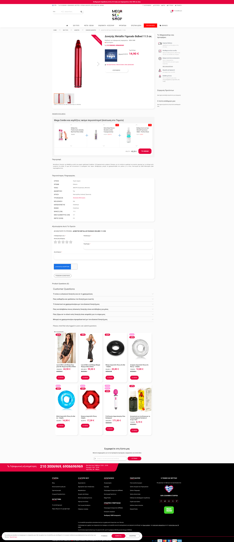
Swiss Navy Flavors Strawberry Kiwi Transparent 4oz (109, 130)
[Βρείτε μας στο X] (165, 501)
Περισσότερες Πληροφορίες (63, 176)
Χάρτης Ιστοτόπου (83, 501)
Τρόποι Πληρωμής (135, 490)
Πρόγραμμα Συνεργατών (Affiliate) (113, 490)
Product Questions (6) (60, 284)
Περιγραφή (56, 159)
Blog (53, 483)
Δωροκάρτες (81, 483)
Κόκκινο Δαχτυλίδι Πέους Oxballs (89, 417)
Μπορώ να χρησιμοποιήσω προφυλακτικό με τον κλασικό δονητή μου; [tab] (80, 319)
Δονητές (76, 30)
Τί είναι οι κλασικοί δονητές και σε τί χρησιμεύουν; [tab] (73, 294)
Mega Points (107, 498)
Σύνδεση (179, 5)
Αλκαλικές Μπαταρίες (79, 197)
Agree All (118, 536)
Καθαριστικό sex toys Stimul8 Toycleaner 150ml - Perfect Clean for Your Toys (142, 130)
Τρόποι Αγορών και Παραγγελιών (139, 486)
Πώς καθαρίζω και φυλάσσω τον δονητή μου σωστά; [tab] (73, 299)
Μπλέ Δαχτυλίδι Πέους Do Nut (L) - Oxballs (65, 417)
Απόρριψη (132, 536)
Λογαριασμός (108, 483)
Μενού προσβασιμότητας (85, 498)
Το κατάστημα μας (57, 505)
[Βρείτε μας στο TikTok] (176, 501)
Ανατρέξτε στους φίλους (58, 114)
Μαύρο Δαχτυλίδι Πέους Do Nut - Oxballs (115, 365)
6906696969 (70, 5)
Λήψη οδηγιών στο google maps (61, 508)
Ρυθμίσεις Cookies (83, 509)
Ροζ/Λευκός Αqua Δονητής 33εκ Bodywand (115, 417)
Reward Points (134, 509)
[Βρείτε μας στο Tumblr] (172, 501)
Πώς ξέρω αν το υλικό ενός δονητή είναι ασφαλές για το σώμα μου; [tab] (79, 314)
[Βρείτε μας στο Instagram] (169, 501)
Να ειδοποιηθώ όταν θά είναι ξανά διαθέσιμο (120, 64)
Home (55, 30)
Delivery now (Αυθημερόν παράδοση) (140, 498)
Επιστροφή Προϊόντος (110, 494)
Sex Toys (65, 30)
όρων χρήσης (146, 525)
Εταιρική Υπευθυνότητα (58, 494)
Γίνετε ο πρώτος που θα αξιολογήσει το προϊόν (67, 104)
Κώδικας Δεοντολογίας (136, 505)
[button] (98, 64)
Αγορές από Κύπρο (83, 494)
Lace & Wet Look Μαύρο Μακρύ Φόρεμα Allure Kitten (90, 365)
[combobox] (67, 12)
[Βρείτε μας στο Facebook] (161, 501)
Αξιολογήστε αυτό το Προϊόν (63, 226)
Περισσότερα (13, 537)
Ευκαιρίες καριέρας (109, 511)
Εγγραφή (170, 5)
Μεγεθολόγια (82, 490)
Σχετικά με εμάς (56, 490)
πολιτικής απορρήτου (159, 525)
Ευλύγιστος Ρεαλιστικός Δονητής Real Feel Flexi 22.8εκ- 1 (77, 130)
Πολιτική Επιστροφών (136, 483)
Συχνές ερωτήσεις (135, 501)
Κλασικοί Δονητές (91, 30)
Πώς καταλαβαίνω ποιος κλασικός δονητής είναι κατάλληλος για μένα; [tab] (80, 309)
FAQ (164, 5)
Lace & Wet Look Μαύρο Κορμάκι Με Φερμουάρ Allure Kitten (66, 365)
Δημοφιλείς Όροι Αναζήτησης (86, 486)
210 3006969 (63, 5)
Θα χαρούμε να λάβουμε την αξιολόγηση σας (169, 482)
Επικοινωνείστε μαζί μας (59, 486)
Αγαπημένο (147, 5)
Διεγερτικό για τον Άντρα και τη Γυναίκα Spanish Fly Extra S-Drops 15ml (140, 418)
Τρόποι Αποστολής (135, 494)
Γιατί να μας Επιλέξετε (84, 505)
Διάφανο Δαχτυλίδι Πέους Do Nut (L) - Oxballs (139, 365)
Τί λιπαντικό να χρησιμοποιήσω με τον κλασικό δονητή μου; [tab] (76, 304)
